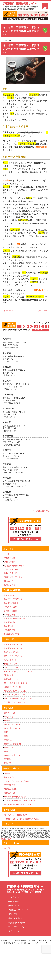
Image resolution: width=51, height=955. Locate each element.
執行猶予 (6, 180)
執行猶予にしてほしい (13, 679)
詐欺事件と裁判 (10, 606)
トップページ (9, 553)
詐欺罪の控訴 (9, 622)
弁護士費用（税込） (12, 569)
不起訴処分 (39, 290)
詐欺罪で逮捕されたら (13, 644)
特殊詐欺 (8, 773)
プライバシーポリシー (17, 926)
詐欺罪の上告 (9, 626)
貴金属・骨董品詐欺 (12, 755)
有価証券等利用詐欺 (12, 728)
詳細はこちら (6, 839)
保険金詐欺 (8, 751)
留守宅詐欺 (8, 747)
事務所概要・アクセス (13, 577)
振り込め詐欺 (9, 777)
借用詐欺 (8, 720)
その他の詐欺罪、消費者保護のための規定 (21, 818)
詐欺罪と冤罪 (9, 614)
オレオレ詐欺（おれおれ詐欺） (17, 781)
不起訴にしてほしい (12, 667)
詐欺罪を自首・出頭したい (16, 702)
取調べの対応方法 (11, 652)
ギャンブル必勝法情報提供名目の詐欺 (19, 800)
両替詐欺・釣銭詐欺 (12, 743)
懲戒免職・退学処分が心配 (15, 690)
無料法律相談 (42, 147)
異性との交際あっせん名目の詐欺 (18, 804)
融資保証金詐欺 (10, 788)
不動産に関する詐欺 (12, 724)
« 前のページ (7, 310)
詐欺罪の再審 (9, 630)
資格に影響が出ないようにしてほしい (19, 698)
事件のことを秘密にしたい (15, 694)
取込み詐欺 (8, 716)
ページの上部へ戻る (41, 510)
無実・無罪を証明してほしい (16, 683)
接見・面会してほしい (13, 656)
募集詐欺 (8, 736)
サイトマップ (13, 931)
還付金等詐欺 (9, 792)
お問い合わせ (9, 584)
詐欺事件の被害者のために (15, 618)
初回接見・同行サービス (14, 565)
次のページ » (44, 310)
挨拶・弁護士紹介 (11, 573)
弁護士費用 (13, 914)
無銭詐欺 (8, 732)
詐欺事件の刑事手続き (13, 599)
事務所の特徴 (9, 557)
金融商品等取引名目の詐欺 (15, 796)
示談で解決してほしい (13, 675)
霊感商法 (8, 759)
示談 (18, 244)
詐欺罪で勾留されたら (13, 648)
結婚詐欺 (8, 762)
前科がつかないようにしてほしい (18, 671)
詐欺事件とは (9, 595)
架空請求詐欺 (9, 785)
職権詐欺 (8, 739)
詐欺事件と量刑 (10, 610)
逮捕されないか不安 (12, 686)
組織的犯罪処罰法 (11, 634)
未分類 (7, 848)
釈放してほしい (10, 659)
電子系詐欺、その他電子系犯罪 (17, 814)
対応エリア (8, 581)
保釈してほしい (10, 663)
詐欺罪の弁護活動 (11, 603)
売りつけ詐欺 (9, 712)
